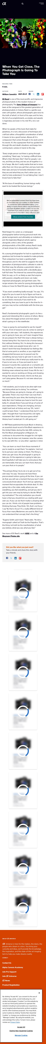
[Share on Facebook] (30, 94)
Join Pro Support (9, 972)
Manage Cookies (21, 1035)
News (7, 980)
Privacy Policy (15, 1022)
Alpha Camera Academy (12, 967)
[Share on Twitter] (34, 94)
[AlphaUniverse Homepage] (4, 4)
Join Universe (9, 976)
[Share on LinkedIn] (38, 94)
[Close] (39, 993)
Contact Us (6, 963)
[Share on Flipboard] (43, 94)
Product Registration (11, 985)
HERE (27, 533)
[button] (41, 3)
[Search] (23, 3)
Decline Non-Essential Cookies (21, 1031)
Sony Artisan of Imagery (27, 104)
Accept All (21, 1027)
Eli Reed (5, 99)
